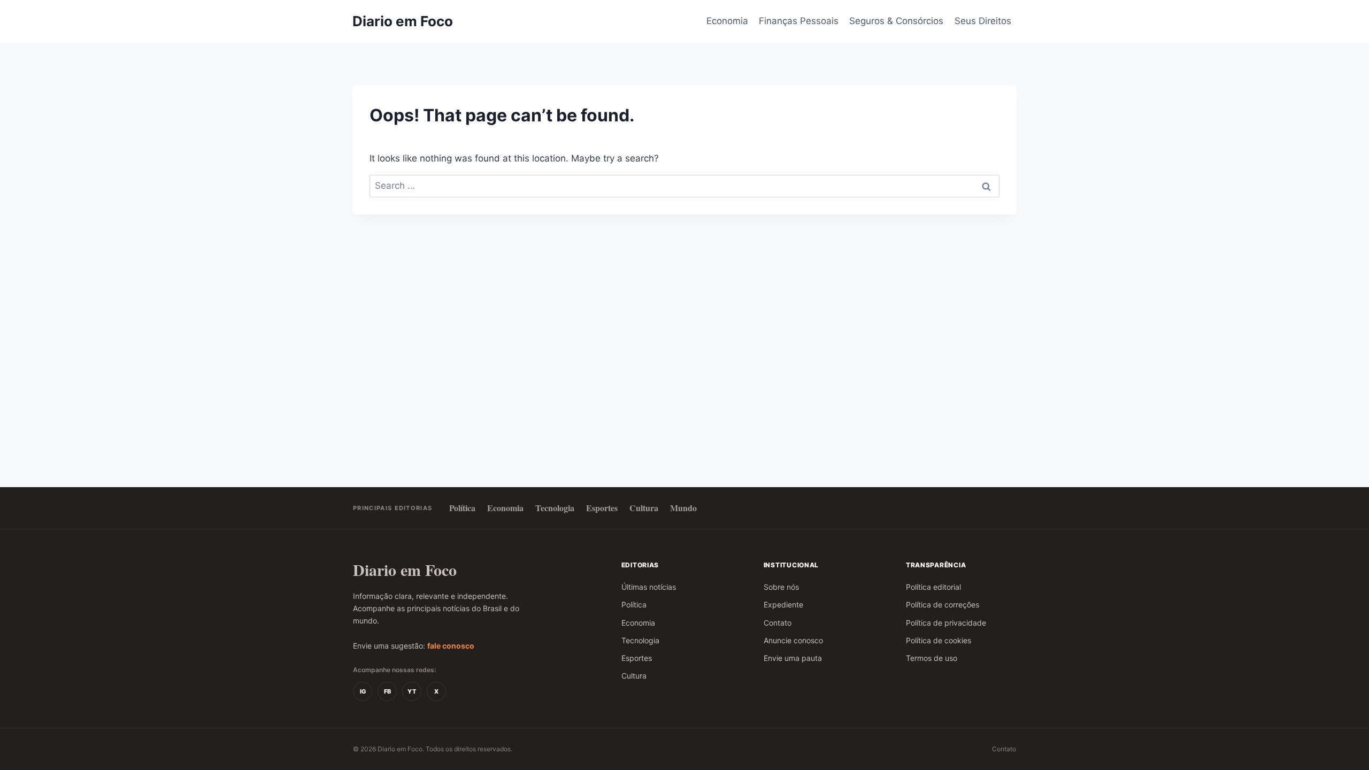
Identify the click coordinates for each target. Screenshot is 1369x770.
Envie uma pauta (793, 658)
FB (387, 691)
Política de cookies (938, 640)
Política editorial (933, 586)
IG (363, 691)
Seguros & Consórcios (896, 21)
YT (411, 691)
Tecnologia (554, 508)
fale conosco (450, 645)
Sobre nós (781, 586)
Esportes (602, 508)
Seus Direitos (983, 21)
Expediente (783, 604)
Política (462, 508)
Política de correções (942, 604)
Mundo (683, 508)
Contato (777, 622)
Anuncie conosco (793, 640)
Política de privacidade (946, 622)
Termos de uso (931, 658)
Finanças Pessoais (799, 21)
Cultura (643, 508)
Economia (727, 21)
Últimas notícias (648, 586)
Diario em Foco (405, 569)
